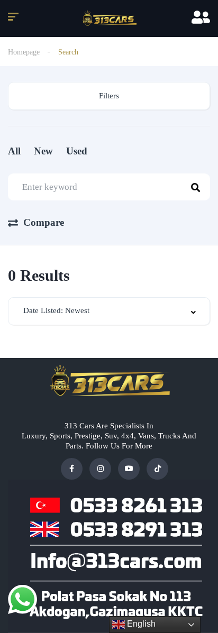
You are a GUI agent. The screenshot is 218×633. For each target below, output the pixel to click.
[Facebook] (72, 469)
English (140, 623)
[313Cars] (109, 18)
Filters (109, 95)
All (14, 151)
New (43, 151)
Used (76, 151)
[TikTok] (157, 469)
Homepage (24, 52)
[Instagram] (100, 469)
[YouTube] (129, 469)
